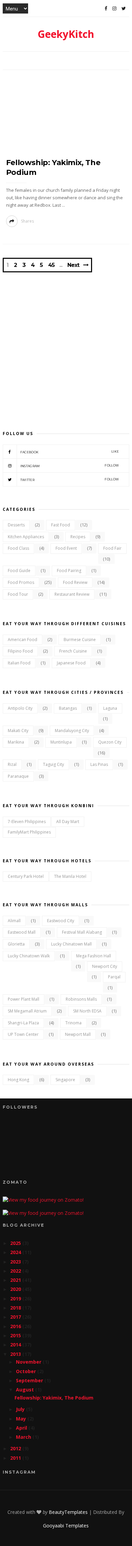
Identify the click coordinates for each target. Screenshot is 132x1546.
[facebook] (106, 8)
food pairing (69, 570)
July (21, 1409)
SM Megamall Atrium (27, 1011)
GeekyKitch (66, 34)
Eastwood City (60, 921)
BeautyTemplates (68, 1512)
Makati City (18, 730)
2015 (16, 1335)
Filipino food (20, 651)
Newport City (104, 966)
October (26, 1371)
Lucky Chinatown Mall (71, 944)
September (30, 1380)
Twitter (69, 479)
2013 (16, 1354)
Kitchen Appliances (26, 537)
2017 (16, 1317)
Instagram (69, 465)
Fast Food (60, 525)
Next (73, 265)
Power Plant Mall (23, 999)
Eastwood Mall (22, 932)
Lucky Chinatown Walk (29, 956)
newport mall (78, 1034)
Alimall (14, 921)
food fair (112, 548)
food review (75, 582)
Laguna (110, 708)
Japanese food (71, 663)
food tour (18, 594)
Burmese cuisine (80, 639)
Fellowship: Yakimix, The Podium (54, 1397)
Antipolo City (20, 708)
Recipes (77, 537)
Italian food (19, 663)
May (21, 1418)
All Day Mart (67, 821)
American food (22, 639)
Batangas (68, 708)
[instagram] (114, 8)
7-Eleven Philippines (27, 821)
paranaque (18, 776)
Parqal (114, 977)
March (24, 1437)
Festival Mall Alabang (82, 932)
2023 (16, 1261)
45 (51, 265)
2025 (16, 1243)
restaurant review (71, 594)
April (22, 1428)
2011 (16, 1458)
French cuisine (73, 651)
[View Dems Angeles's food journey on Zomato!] (43, 1200)
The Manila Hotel (70, 876)
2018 (16, 1307)
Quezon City (110, 742)
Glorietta (16, 944)
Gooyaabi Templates (66, 1525)
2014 (16, 1344)
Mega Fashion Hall (93, 956)
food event (66, 548)
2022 (16, 1271)
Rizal (12, 764)
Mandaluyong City (72, 730)
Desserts (16, 525)
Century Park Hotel (26, 876)
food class (18, 548)
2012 (16, 1448)
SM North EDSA (87, 1011)
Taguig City (53, 764)
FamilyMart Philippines (29, 832)
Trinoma (73, 1023)
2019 (16, 1298)
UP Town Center (23, 1034)
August (25, 1389)
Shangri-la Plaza (23, 1023)
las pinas (99, 764)
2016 (16, 1326)
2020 (16, 1289)
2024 (16, 1252)
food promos (21, 582)
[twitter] (124, 8)
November (29, 1362)
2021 (16, 1280)
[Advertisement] (66, 345)
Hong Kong (18, 1080)
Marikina (16, 742)
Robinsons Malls (81, 999)
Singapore (65, 1080)
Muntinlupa (61, 742)
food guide (19, 570)
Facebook (69, 452)
